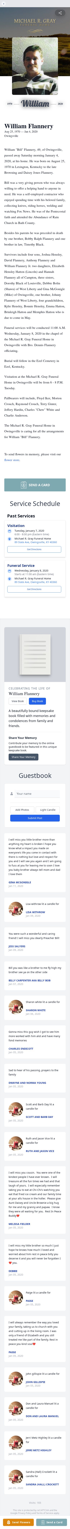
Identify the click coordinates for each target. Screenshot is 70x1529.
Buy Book (37, 701)
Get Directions (34, 549)
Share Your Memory (23, 757)
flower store (11, 460)
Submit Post (35, 818)
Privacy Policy (25, 1513)
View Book (18, 701)
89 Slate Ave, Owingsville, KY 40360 (36, 542)
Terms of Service (44, 1513)
